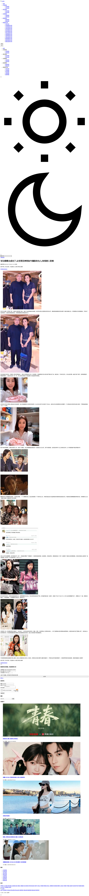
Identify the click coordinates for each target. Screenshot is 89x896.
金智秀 (71, 885)
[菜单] (0, 254)
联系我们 (37, 890)
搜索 (13, 698)
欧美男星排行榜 (8, 40)
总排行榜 (7, 24)
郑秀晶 (1, 885)
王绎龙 (61, 885)
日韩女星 (7, 16)
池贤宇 (35, 885)
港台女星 (7, 12)
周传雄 (45, 885)
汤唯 (9, 885)
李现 (77, 885)
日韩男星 (7, 15)
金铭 (16, 885)
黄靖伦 (82, 885)
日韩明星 (5, 13)
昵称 (1, 683)
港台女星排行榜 (8, 32)
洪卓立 (38, 885)
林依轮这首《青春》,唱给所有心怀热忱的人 (10, 738)
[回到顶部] (0, 895)
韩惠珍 (58, 885)
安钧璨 (74, 885)
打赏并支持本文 (3, 269)
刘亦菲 (9, 887)
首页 (4, 3)
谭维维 (22, 885)
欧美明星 (5, 18)
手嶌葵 (64, 885)
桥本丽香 (55, 885)
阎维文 (18, 885)
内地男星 (7, 6)
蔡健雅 (51, 885)
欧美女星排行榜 (8, 41)
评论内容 (2, 687)
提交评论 (2, 693)
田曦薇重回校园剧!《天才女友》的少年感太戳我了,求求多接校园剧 (14, 862)
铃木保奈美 (26, 885)
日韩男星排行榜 (8, 35)
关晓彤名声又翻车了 (6, 815)
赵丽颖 (6, 887)
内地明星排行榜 (8, 25)
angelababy (2, 887)
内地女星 (7, 8)
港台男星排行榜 (8, 31)
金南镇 (13, 885)
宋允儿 (1, 678)
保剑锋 (32, 885)
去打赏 (44, 676)
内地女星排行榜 (8, 28)
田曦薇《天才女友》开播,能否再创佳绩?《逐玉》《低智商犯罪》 (14, 777)
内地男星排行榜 (8, 27)
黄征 (11, 885)
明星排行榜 (5, 22)
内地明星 (5, 5)
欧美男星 (7, 19)
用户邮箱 (2, 671)
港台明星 (5, 9)
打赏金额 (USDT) (4, 672)
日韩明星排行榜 (8, 34)
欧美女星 (7, 21)
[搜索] (0, 76)
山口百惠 (6, 885)
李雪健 (41, 885)
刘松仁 (48, 885)
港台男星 (7, 11)
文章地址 (2, 669)
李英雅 (79, 885)
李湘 (30, 885)
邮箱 (1, 685)
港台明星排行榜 (8, 29)
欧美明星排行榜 (8, 38)
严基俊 (68, 885)
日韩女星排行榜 (8, 37)
